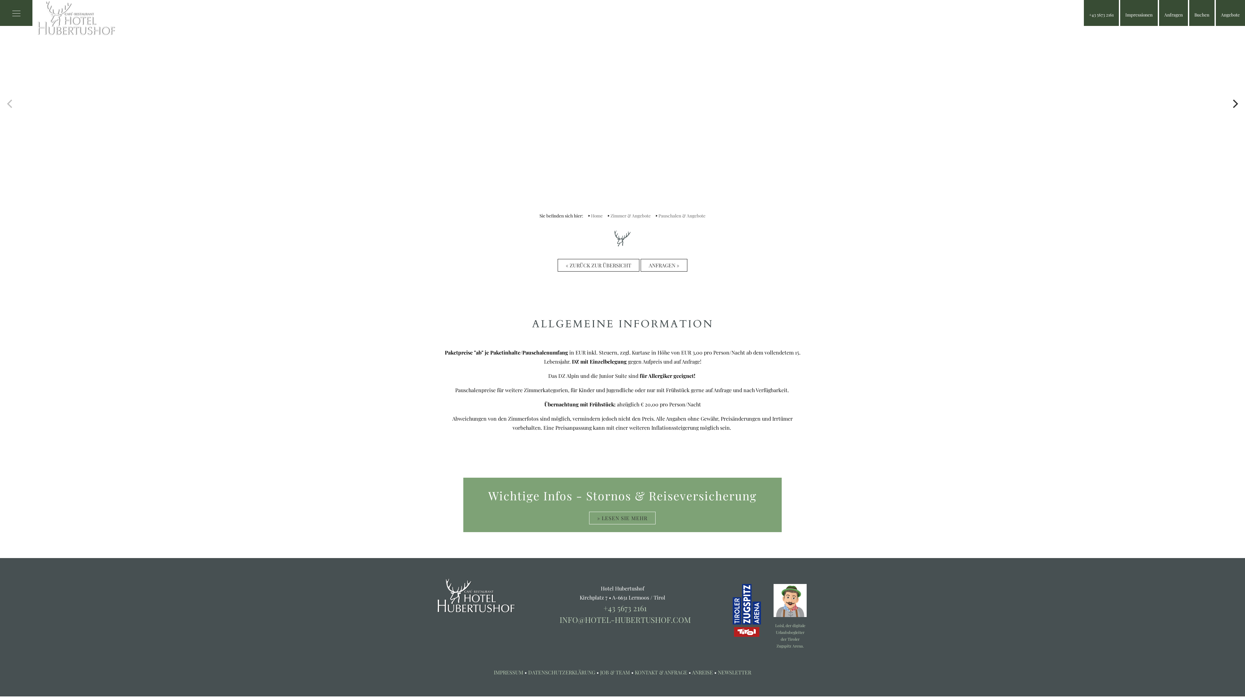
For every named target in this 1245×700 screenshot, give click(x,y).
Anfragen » (664, 265)
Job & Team (615, 672)
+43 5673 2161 (625, 608)
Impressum (508, 672)
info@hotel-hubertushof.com (625, 619)
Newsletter (734, 672)
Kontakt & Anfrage (661, 672)
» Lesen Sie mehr (622, 518)
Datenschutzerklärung (561, 672)
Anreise (702, 672)
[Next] (1234, 104)
